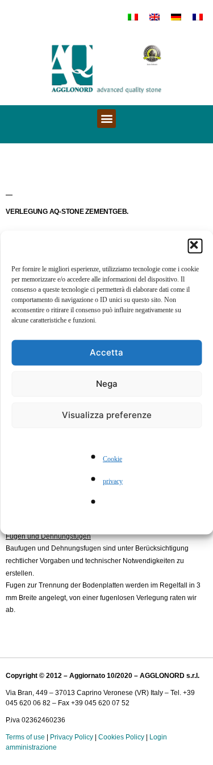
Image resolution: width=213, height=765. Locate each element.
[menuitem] (133, 16)
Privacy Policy (71, 737)
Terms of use (25, 737)
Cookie (112, 458)
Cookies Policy (121, 737)
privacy (113, 481)
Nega (107, 383)
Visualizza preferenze (107, 415)
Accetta (106, 352)
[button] (195, 246)
